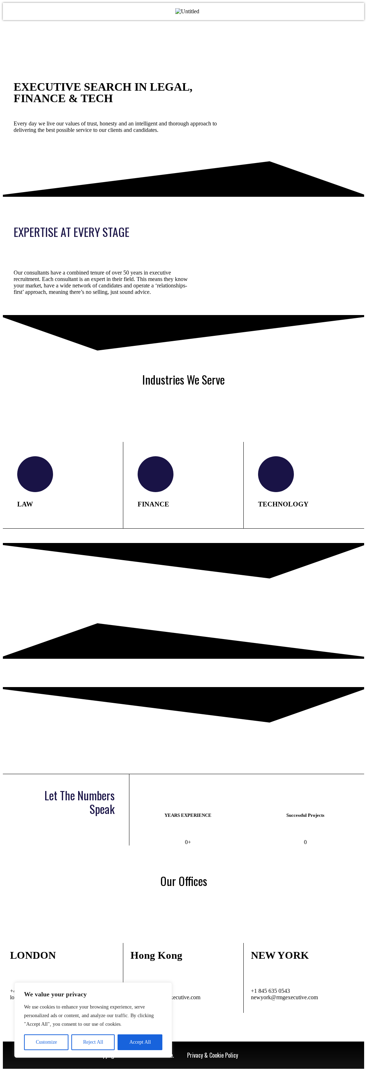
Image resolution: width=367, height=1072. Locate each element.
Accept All (140, 1042)
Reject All (93, 1042)
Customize (46, 1042)
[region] (93, 1020)
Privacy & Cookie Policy (212, 1055)
